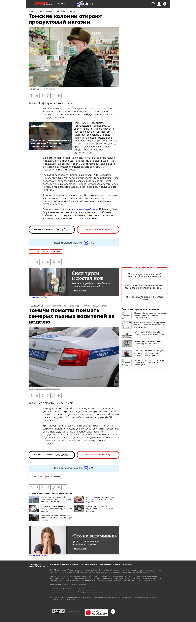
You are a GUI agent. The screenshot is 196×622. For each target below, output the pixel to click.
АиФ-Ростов (49, 89)
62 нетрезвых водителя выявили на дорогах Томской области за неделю (100, 499)
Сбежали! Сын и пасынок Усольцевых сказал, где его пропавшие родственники (150, 315)
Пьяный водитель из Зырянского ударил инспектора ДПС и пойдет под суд (56, 517)
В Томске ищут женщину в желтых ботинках (144, 298)
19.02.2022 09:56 (35, 12)
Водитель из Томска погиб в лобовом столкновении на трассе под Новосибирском (56, 499)
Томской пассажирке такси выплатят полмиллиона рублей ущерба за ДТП (144, 286)
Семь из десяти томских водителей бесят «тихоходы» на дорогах (100, 508)
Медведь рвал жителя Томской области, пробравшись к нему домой (144, 275)
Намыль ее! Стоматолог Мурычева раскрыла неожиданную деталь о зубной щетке (149, 324)
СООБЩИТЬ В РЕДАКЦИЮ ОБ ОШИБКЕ (116, 565)
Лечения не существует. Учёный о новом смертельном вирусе (149, 342)
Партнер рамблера (74, 611)
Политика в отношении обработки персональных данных (72, 591)
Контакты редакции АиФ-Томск (64, 565)
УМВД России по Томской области (44, 389)
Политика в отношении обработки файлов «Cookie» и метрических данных (78, 593)
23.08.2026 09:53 (36, 306)
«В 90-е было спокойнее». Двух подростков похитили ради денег (149, 333)
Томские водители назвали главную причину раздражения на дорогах (56, 508)
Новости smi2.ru (38, 297)
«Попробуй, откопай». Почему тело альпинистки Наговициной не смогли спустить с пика (150, 353)
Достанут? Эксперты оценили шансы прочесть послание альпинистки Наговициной (150, 362)
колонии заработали (86, 209)
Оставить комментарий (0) (98, 229)
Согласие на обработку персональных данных (67, 589)
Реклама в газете (89, 565)
